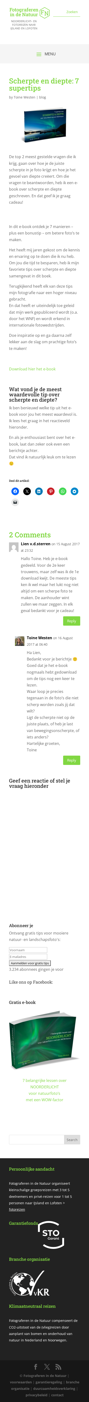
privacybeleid (36, 1395)
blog (42, 97)
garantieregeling (49, 1382)
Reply (71, 620)
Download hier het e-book (32, 369)
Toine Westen (24, 97)
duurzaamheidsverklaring (54, 1388)
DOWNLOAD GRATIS (44, 1124)
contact (57, 1395)
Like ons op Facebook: (31, 982)
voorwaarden (21, 1382)
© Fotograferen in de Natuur (43, 1375)
